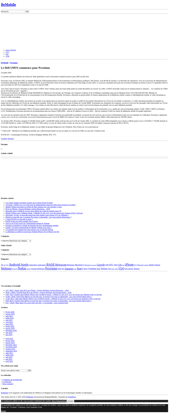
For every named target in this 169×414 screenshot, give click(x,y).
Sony (80, 268)
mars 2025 (9, 324)
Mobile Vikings (154, 265)
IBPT (116, 265)
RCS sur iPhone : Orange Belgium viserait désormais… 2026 (28, 209)
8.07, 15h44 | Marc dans (37, 303)
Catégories (5, 241)
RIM (59, 269)
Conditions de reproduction (12, 380)
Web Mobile (129, 269)
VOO (121, 268)
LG (135, 265)
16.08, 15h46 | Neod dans (49, 297)
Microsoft (140, 265)
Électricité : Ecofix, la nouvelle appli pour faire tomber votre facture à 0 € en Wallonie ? (37, 215)
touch (112, 269)
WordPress (72, 397)
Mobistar (6, 268)
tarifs (98, 269)
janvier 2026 (10, 314)
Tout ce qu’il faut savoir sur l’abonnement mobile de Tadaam (28, 223)
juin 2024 (9, 333)
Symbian (92, 268)
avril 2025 (9, 322)
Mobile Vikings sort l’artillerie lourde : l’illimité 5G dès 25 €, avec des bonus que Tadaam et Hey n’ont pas (44, 213)
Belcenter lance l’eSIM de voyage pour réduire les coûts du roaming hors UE (33, 211)
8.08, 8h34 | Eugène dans (49, 301)
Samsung (69, 268)
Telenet (104, 268)
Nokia (22, 268)
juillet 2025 (10, 318)
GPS (107, 265)
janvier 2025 (10, 328)
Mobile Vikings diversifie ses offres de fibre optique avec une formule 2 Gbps (34, 207)
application (33, 265)
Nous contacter (7, 384)
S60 (63, 269)
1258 (7, 56)
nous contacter (11, 50)
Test (109, 269)
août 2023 (9, 353)
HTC (111, 265)
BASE (50, 264)
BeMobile (8, 4)
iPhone (129, 264)
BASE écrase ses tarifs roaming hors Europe (22, 221)
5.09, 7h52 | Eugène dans (54, 295)
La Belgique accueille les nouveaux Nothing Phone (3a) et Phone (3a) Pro (32, 232)
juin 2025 (9, 320)
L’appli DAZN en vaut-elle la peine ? (19, 219)
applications (41, 265)
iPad (123, 265)
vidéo (116, 269)
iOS (120, 264)
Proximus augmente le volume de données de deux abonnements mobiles (32, 225)
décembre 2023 (11, 345)
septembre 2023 (11, 351)
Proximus (14, 63)
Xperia (136, 268)
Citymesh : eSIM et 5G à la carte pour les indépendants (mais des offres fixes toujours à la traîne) (41, 205)
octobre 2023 (10, 349)
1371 (7, 52)
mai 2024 (9, 335)
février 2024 (10, 341)
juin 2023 (9, 357)
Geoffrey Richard (7, 139)
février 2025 (10, 326)
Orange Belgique (38, 269)
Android (14, 264)
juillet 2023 (10, 355)
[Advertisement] (84, 31)
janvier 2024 (10, 343)
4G (5, 265)
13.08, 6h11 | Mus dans (53, 299)
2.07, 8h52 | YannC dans (37, 290)
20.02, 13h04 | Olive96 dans (38, 292)
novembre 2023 (11, 347)
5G (7, 265)
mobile (146, 265)
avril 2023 (9, 361)
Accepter (70, 401)
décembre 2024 (11, 330)
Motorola (14, 269)
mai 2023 (9, 359)
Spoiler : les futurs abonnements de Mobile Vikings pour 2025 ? (29, 228)
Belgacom (61, 264)
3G (2, 265)
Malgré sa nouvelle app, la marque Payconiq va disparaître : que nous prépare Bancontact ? (39, 217)
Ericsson (88, 265)
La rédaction (6, 382)
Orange (28, 269)
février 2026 (10, 312)
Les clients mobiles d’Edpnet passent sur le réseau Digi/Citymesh (29, 203)
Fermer (3, 411)
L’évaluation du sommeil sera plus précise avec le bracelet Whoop (29, 230)
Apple (25, 264)
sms (75, 269)
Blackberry (79, 265)
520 (7, 54)
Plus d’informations (59, 401)
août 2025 (9, 316)
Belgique (70, 265)
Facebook (93, 265)
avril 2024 (9, 339)
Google (101, 264)
